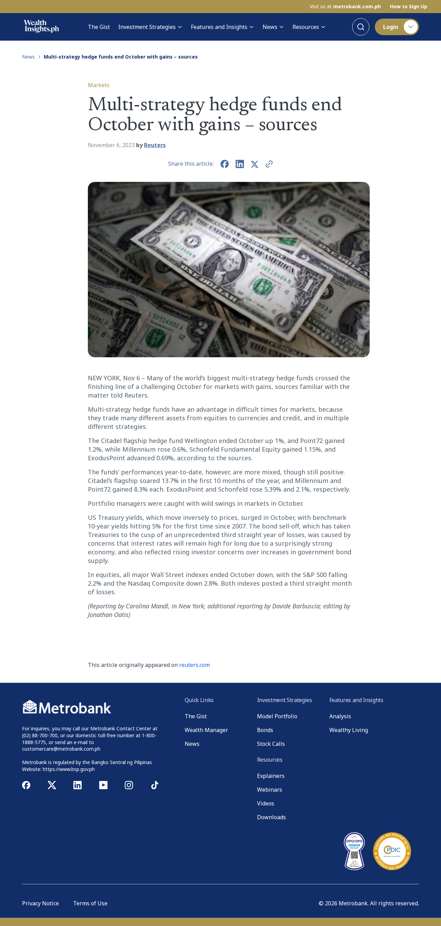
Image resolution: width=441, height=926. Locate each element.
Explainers (271, 776)
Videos (265, 803)
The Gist (99, 27)
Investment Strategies (147, 27)
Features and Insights (219, 27)
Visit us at (345, 6)
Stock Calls (271, 744)
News (270, 27)
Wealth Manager (206, 730)
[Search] (360, 26)
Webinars (269, 789)
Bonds (265, 730)
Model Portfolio (277, 716)
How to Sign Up (408, 6)
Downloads (271, 817)
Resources (306, 27)
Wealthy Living (348, 730)
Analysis (340, 716)
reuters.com (194, 665)
